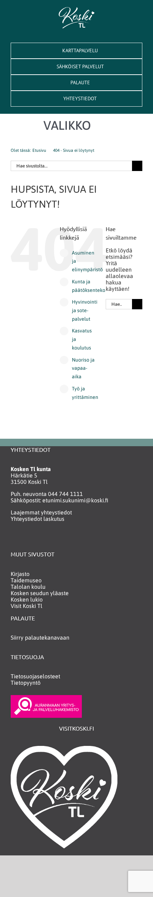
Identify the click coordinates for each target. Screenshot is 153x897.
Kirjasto (20, 574)
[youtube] (41, 539)
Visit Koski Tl (26, 606)
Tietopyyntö (26, 682)
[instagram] (28, 539)
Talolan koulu (28, 586)
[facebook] (14, 539)
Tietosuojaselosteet (35, 676)
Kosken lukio (27, 599)
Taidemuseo (26, 580)
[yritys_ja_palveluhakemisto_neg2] (46, 698)
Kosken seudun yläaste (40, 593)
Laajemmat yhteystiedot (41, 512)
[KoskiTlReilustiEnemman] (76, 10)
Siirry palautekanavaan (40, 637)
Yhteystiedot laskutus (37, 519)
